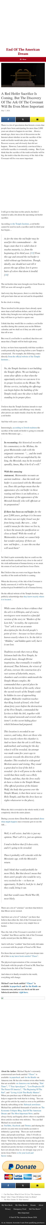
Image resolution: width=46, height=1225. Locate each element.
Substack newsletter (32, 1104)
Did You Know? (35, 1209)
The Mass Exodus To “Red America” (16, 1199)
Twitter (28, 1125)
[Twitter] (23, 119)
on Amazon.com (23, 1083)
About (41, 1205)
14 (6, 274)
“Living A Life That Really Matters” (25, 1092)
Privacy (8, 1209)
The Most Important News (22, 1113)
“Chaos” (30, 983)
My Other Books (21, 1205)
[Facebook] (8, 119)
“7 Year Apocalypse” (17, 1086)
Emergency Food (20, 1209)
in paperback (15, 986)
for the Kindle (32, 986)
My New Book (7, 1205)
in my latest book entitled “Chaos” (24, 956)
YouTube (7, 1125)
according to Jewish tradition (25, 427)
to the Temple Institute (19, 223)
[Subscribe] (37, 119)
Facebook (17, 1125)
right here (23, 992)
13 (32, 253)
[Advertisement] (23, 23)
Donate (33, 1205)
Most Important (23, 1213)
